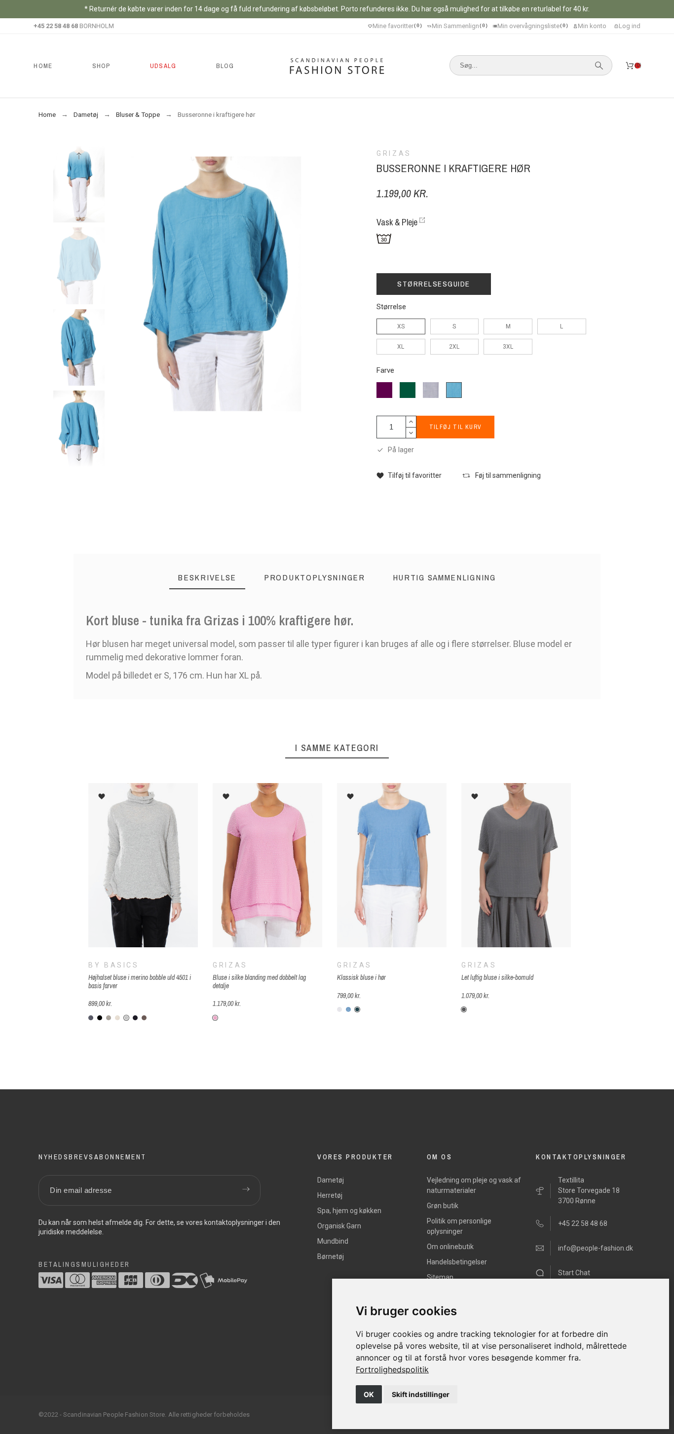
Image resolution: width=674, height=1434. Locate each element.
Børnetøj (330, 1256)
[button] (409, 475)
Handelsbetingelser (457, 1262)
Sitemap (440, 1277)
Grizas (230, 965)
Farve (385, 370)
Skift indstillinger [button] (420, 1394)
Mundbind (332, 1241)
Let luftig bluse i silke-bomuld (497, 977)
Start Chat (574, 1273)
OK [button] (369, 1394)
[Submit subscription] (246, 1190)
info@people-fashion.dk (595, 1248)
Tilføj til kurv (455, 427)
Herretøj (329, 1195)
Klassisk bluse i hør (361, 977)
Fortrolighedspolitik (392, 1369)
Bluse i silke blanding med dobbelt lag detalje (259, 982)
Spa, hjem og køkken (349, 1211)
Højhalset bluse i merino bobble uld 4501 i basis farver (139, 982)
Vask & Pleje (396, 222)
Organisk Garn (339, 1226)
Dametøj (330, 1180)
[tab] (207, 577)
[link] (392, 1369)
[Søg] (599, 65)
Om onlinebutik (450, 1247)
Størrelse (391, 307)
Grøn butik (442, 1206)
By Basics (113, 965)
